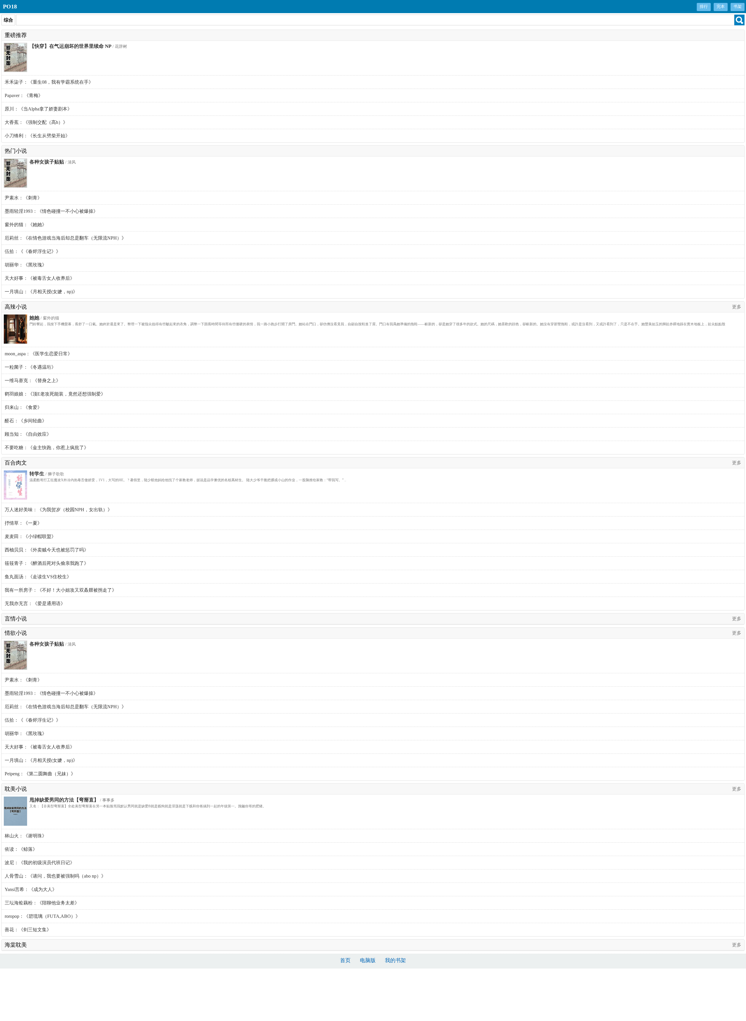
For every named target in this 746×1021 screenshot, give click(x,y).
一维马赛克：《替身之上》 (33, 380)
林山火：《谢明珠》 (26, 835)
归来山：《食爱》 (23, 407)
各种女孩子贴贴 (46, 162)
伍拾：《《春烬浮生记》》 (33, 251)
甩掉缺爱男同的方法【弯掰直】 (64, 800)
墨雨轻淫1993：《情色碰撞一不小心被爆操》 (51, 211)
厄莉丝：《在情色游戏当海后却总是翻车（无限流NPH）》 (65, 238)
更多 (736, 306)
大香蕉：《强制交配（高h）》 (36, 122)
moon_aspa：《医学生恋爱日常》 (38, 353)
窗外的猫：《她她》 (26, 224)
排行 (704, 6)
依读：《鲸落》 (21, 849)
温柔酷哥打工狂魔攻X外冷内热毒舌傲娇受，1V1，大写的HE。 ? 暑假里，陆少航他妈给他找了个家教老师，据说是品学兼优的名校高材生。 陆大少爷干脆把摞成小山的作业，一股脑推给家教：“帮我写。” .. (187, 480)
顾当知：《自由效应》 (28, 434)
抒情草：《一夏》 (23, 523)
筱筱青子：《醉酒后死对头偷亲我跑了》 (47, 563)
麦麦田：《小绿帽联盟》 (30, 536)
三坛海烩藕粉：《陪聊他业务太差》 (42, 902)
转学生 (36, 474)
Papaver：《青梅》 (24, 95)
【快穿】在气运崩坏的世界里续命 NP (70, 46)
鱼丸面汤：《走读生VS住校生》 (38, 576)
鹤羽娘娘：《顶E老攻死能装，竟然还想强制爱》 (55, 393)
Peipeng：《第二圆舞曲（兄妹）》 (40, 773)
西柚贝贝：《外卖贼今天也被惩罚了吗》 (47, 549)
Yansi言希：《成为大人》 (31, 889)
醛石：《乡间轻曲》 (26, 420)
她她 (34, 318)
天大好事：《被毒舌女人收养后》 (40, 278)
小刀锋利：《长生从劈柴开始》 (37, 135)
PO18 (10, 6)
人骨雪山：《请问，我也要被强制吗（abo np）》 (55, 876)
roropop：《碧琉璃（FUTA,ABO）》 (42, 916)
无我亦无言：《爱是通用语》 (35, 603)
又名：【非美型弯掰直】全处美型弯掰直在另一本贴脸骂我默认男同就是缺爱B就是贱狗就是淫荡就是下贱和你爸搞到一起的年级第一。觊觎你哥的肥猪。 (147, 806)
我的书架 (395, 960)
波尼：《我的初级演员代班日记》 (40, 862)
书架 (737, 6)
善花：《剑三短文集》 (28, 929)
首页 (345, 960)
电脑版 (368, 960)
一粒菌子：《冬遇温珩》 (30, 367)
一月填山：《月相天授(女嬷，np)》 (41, 291)
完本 (721, 6)
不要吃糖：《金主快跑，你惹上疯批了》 (47, 447)
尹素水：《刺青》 (23, 197)
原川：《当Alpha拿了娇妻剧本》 (38, 108)
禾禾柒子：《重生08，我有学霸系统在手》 (49, 82)
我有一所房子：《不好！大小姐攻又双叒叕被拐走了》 (61, 590)
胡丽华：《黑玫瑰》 (26, 264)
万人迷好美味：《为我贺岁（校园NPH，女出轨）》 (58, 509)
